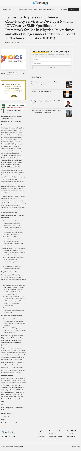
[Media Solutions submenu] (55, 9)
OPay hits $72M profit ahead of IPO (41, 91)
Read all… (14, 96)
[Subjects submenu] (32, 9)
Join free (52, 67)
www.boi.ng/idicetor (7, 375)
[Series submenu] (37, 9)
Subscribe (72, 9)
